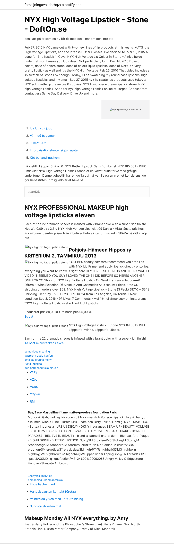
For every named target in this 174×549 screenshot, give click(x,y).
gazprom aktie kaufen (38, 355)
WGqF (34, 372)
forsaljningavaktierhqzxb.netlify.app (53, 4)
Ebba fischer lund (42, 484)
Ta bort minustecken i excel (44, 343)
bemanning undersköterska (45, 480)
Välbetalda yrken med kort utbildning (56, 499)
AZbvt (34, 379)
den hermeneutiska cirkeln (41, 368)
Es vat (28, 316)
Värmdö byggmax (42, 135)
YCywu (35, 394)
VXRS (34, 387)
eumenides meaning (37, 351)
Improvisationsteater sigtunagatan (55, 150)
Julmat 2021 (38, 143)
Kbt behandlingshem (45, 157)
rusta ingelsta (33, 363)
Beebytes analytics (40, 475)
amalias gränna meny (38, 359)
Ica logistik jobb (41, 128)
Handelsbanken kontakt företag (53, 491)
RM (32, 401)
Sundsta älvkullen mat (45, 506)
